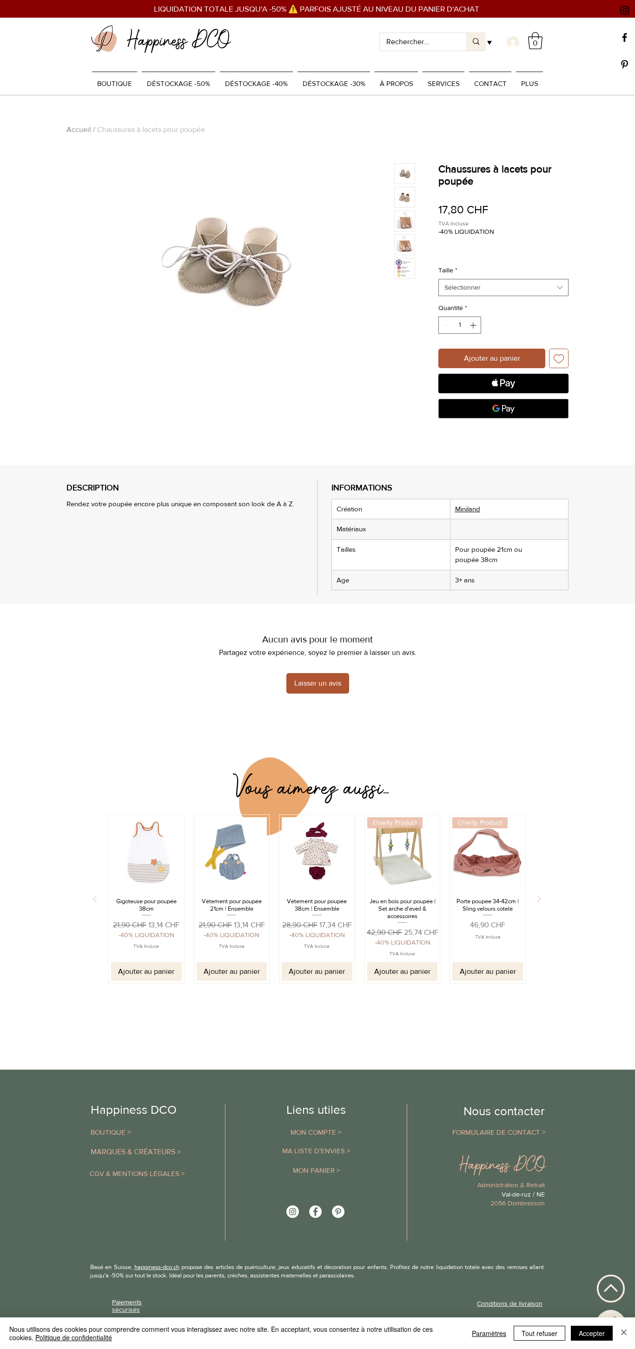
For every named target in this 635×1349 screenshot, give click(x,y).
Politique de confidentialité (73, 1337)
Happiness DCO (134, 1109)
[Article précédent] (94, 899)
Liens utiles (316, 1109)
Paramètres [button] (489, 1333)
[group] (317, 899)
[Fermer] (623, 1333)
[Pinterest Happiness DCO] (338, 1211)
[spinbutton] (459, 325)
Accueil (78, 129)
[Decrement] (445, 325)
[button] (535, 40)
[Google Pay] (503, 408)
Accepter (592, 1333)
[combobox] (503, 288)
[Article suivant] (539, 899)
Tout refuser (539, 1333)
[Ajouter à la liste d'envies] (559, 358)
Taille (447, 270)
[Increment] (474, 325)
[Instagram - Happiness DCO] (292, 1211)
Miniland (467, 509)
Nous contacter (504, 1111)
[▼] (511, 42)
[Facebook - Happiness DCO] (315, 1211)
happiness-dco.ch (156, 1266)
